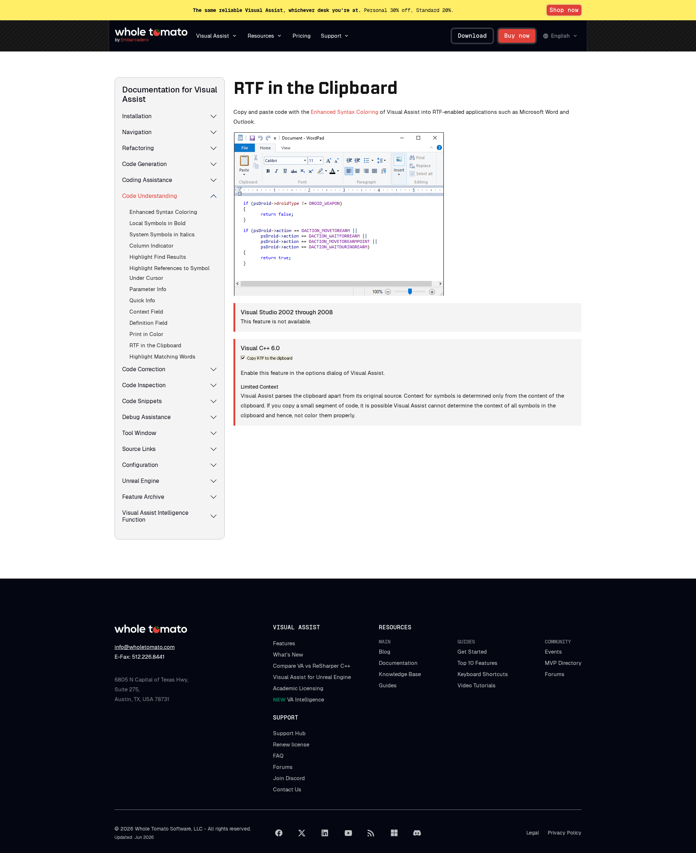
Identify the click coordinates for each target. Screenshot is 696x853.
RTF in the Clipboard (155, 345)
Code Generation (144, 164)
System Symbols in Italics (162, 234)
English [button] (560, 35)
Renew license (291, 744)
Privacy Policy (564, 832)
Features (284, 643)
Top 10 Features (477, 662)
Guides (388, 685)
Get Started (472, 651)
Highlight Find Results (157, 256)
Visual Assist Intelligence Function (155, 516)
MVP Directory (563, 662)
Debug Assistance (146, 417)
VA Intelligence (298, 699)
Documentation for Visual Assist (169, 94)
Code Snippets (142, 401)
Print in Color (146, 334)
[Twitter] (302, 833)
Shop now (564, 10)
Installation (137, 116)
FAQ (278, 755)
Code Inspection (144, 385)
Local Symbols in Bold (157, 223)
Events (553, 651)
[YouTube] (348, 833)
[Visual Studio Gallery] (394, 833)
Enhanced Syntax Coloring (163, 211)
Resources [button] (261, 35)
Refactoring (138, 148)
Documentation (398, 662)
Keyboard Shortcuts (482, 674)
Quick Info (142, 300)
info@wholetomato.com (145, 646)
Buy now (517, 36)
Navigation (137, 132)
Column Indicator (151, 245)
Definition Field (148, 322)
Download (472, 36)
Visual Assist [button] (212, 35)
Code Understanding (149, 196)
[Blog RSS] (371, 833)
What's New (288, 654)
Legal (532, 832)
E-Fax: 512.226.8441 (140, 656)
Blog (384, 651)
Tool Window (139, 433)
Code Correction (143, 369)
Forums (554, 674)
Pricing (302, 35)
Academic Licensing (298, 688)
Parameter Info (147, 289)
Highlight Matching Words (162, 356)
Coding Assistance (147, 180)
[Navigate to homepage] (151, 32)
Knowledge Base (400, 674)
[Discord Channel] (417, 833)
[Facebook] (279, 833)
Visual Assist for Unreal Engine (312, 677)
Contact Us (287, 789)
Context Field (146, 311)
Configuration (140, 465)
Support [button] (331, 35)
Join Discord (289, 778)
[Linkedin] (325, 833)
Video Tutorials (476, 685)
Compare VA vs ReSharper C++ (311, 665)
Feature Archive (143, 497)
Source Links (139, 449)
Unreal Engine (140, 481)
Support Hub (289, 733)
